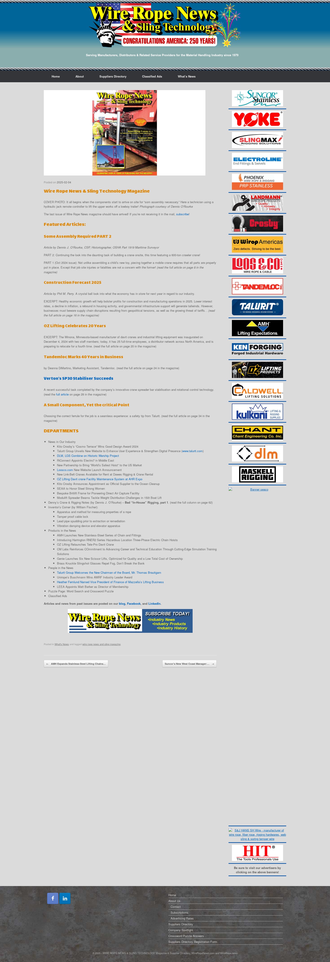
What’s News (187, 76)
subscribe (182, 214)
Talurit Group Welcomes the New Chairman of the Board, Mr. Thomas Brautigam (109, 572)
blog (122, 603)
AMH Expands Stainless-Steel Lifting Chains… (76, 663)
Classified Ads (152, 76)
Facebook (134, 603)
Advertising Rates (182, 918)
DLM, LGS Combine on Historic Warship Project (88, 455)
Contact (176, 906)
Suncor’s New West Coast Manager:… (189, 663)
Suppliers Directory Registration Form (192, 942)
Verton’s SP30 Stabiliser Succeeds (78, 378)
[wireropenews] (165, 25)
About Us (174, 901)
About (79, 76)
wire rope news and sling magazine (101, 644)
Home (56, 76)
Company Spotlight (180, 930)
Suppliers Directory (112, 76)
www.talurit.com (192, 451)
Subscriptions (179, 912)
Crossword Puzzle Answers (186, 936)
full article (62, 394)
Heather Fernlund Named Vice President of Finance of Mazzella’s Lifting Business (110, 582)
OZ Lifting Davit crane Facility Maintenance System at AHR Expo (99, 479)
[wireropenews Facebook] (52, 898)
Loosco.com (65, 470)
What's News (62, 644)
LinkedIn (154, 603)
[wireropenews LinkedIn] (64, 898)
